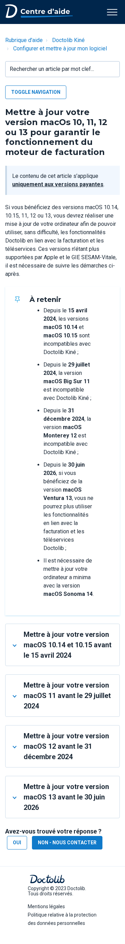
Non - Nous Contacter (67, 842)
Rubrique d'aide (24, 40)
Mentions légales (46, 906)
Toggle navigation (35, 92)
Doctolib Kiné (68, 40)
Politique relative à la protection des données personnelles (62, 919)
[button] (112, 12)
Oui (17, 842)
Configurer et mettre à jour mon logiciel (60, 48)
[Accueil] (39, 11)
